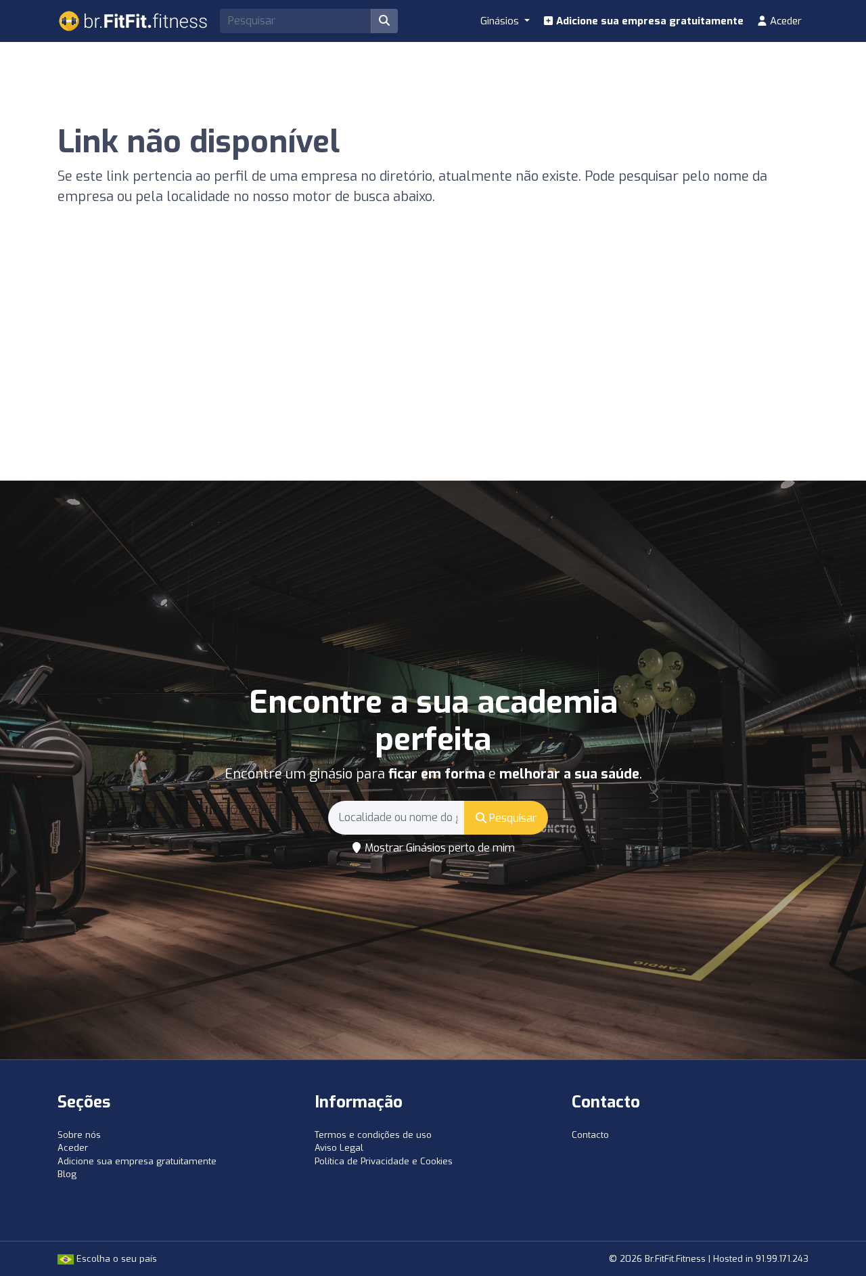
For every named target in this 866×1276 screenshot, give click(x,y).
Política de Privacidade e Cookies (384, 1161)
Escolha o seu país (115, 1258)
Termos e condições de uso (373, 1135)
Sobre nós (79, 1135)
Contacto (590, 1135)
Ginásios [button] (501, 21)
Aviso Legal (339, 1147)
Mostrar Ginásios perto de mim (438, 848)
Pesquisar (511, 818)
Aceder (784, 21)
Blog (67, 1174)
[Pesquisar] (384, 21)
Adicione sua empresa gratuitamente (648, 21)
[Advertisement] (433, 379)
